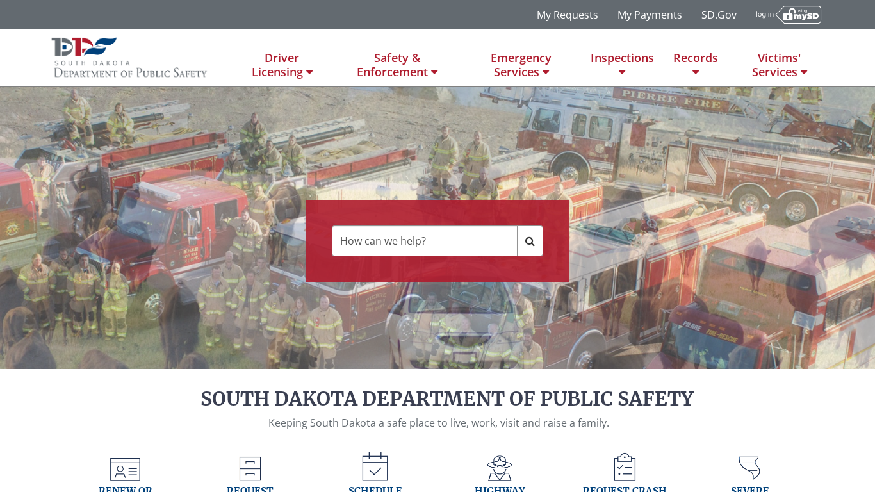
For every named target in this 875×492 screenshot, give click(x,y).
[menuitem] (282, 57)
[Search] (530, 241)
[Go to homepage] (130, 57)
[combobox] (425, 241)
